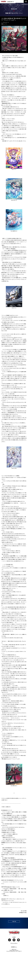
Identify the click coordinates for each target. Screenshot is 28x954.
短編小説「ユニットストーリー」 (14, 4)
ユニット (6, 4)
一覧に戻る (14, 921)
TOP (2, 4)
